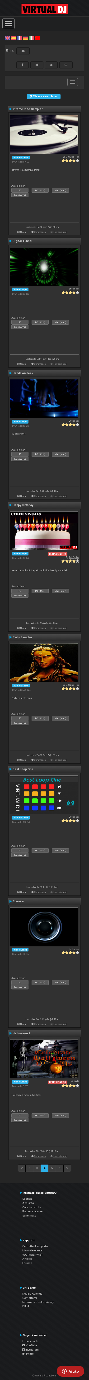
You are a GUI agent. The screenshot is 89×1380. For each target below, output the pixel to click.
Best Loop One (23, 769)
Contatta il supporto (35, 1246)
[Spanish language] (13, 37)
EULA (25, 1306)
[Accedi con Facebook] (22, 65)
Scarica (27, 1198)
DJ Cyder (74, 557)
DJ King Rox (72, 156)
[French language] (19, 37)
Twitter (29, 1353)
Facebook (30, 1341)
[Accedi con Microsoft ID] (36, 65)
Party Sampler (22, 637)
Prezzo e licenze (32, 1211)
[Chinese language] (37, 37)
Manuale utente (32, 1250)
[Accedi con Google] (66, 65)
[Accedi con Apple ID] (51, 65)
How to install (60, 232)
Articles (27, 1258)
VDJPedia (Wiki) (32, 1254)
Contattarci (29, 1298)
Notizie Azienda (32, 1293)
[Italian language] (31, 37)
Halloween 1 (21, 1033)
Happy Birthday (23, 505)
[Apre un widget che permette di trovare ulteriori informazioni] (70, 1372)
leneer (75, 288)
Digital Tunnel (22, 241)
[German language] (25, 37)
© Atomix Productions (44, 1375)
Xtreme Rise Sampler (28, 109)
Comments (40, 232)
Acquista (28, 1203)
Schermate (29, 1215)
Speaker (18, 901)
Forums (27, 1263)
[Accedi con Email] (23, 51)
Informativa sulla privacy (38, 1302)
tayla (76, 1081)
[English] (7, 37)
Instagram (32, 1349)
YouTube (31, 1345)
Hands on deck (23, 373)
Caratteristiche (31, 1207)
